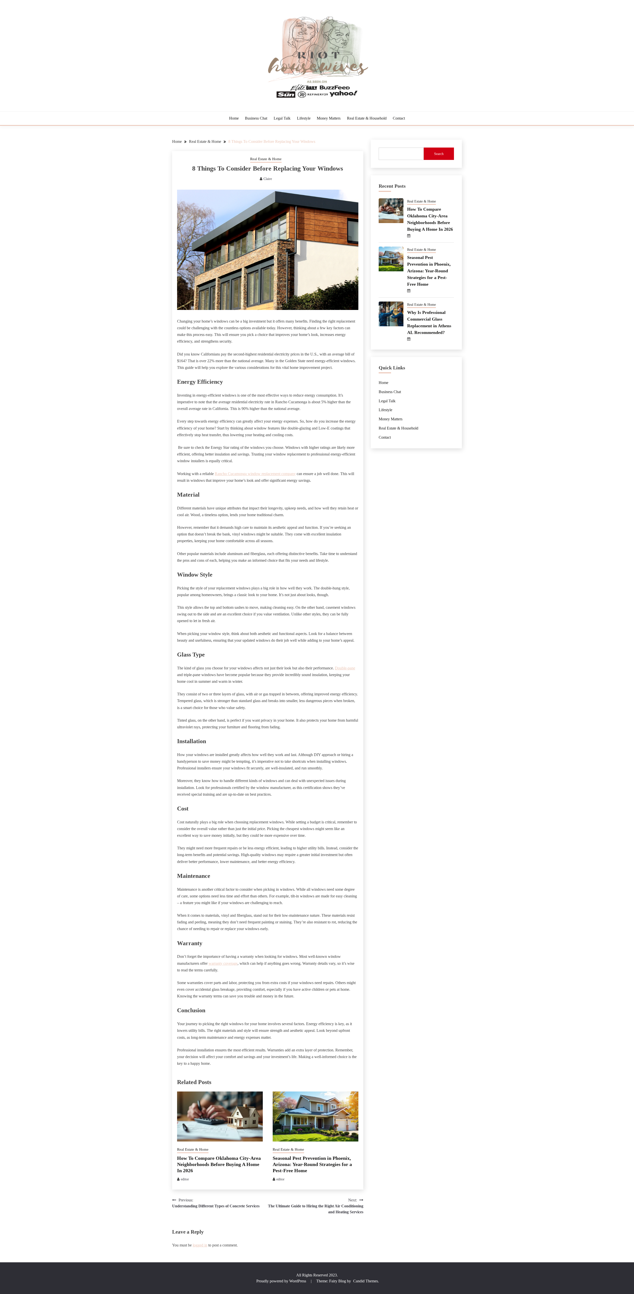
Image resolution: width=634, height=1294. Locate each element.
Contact (399, 118)
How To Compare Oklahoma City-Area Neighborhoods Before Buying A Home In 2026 (219, 1164)
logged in (200, 1245)
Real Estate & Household (367, 118)
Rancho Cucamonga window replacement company (255, 474)
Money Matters (329, 118)
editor (185, 1179)
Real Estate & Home (266, 159)
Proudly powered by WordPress (281, 1281)
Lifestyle (304, 118)
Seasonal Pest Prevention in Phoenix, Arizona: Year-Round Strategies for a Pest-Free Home (312, 1164)
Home (234, 118)
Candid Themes (365, 1281)
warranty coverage (223, 963)
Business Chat (256, 118)
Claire (268, 179)
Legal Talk (282, 118)
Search (439, 154)
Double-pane (345, 668)
